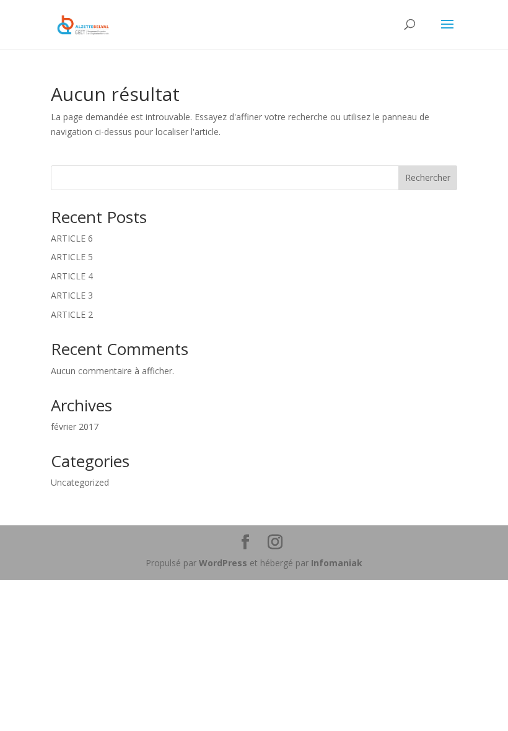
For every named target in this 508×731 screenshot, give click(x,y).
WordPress (223, 563)
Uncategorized (80, 482)
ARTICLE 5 (72, 257)
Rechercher (427, 177)
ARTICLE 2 (72, 314)
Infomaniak (336, 563)
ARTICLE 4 (72, 276)
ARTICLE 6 (72, 238)
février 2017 (75, 426)
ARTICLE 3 (72, 295)
